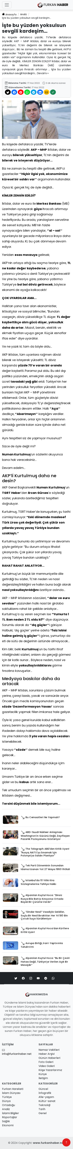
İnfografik (45, 1093)
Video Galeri (47, 1066)
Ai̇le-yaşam (46, 1097)
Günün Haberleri (49, 1058)
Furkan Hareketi (12, 1089)
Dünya (6, 1101)
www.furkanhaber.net (49, 1143)
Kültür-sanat (47, 1101)
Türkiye (7, 1097)
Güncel (43, 1089)
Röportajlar (9, 1117)
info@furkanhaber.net (17, 1054)
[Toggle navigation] (7, 5)
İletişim (43, 1078)
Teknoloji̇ (44, 1105)
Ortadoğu (8, 1105)
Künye (43, 1074)
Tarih (42, 1109)
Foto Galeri (46, 1062)
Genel (43, 1113)
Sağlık (6, 1121)
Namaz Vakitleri (49, 1050)
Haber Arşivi (46, 1054)
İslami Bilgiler (10, 1113)
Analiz (23, 14)
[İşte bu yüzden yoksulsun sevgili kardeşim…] (36, 119)
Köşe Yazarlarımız (50, 1070)
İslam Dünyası (11, 1093)
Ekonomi (7, 1125)
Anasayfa (10, 14)
